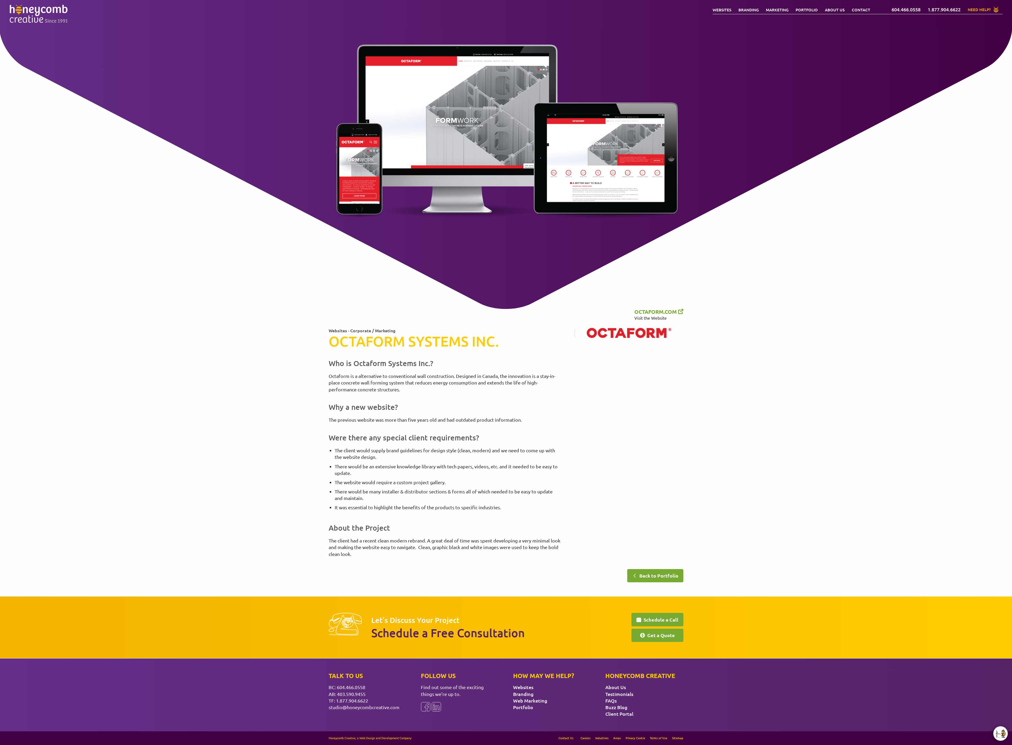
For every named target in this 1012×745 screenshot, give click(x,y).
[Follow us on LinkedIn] (436, 707)
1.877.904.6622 (352, 700)
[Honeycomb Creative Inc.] (38, 14)
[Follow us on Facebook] (425, 707)
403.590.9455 (351, 694)
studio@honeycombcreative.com (364, 707)
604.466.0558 (351, 687)
